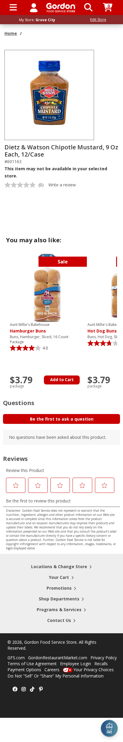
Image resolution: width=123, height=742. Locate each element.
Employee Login (75, 663)
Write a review (62, 185)
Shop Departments (59, 599)
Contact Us (59, 620)
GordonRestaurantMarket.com (57, 657)
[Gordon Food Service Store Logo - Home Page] (61, 7)
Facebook (15, 689)
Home (10, 33)
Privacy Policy (103, 657)
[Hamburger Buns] (47, 287)
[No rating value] (21, 185)
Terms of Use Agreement (32, 663)
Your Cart (59, 577)
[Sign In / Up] (33, 7)
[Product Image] (49, 94)
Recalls (101, 663)
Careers (51, 669)
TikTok (32, 689)
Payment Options (24, 669)
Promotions (59, 588)
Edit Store (98, 19)
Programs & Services (59, 609)
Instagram (24, 689)
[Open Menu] (13, 7)
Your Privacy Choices (93, 669)
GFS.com (16, 657)
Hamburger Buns (30, 328)
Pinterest (41, 689)
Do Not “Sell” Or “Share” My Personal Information (55, 676)
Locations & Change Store (59, 566)
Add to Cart (62, 379)
